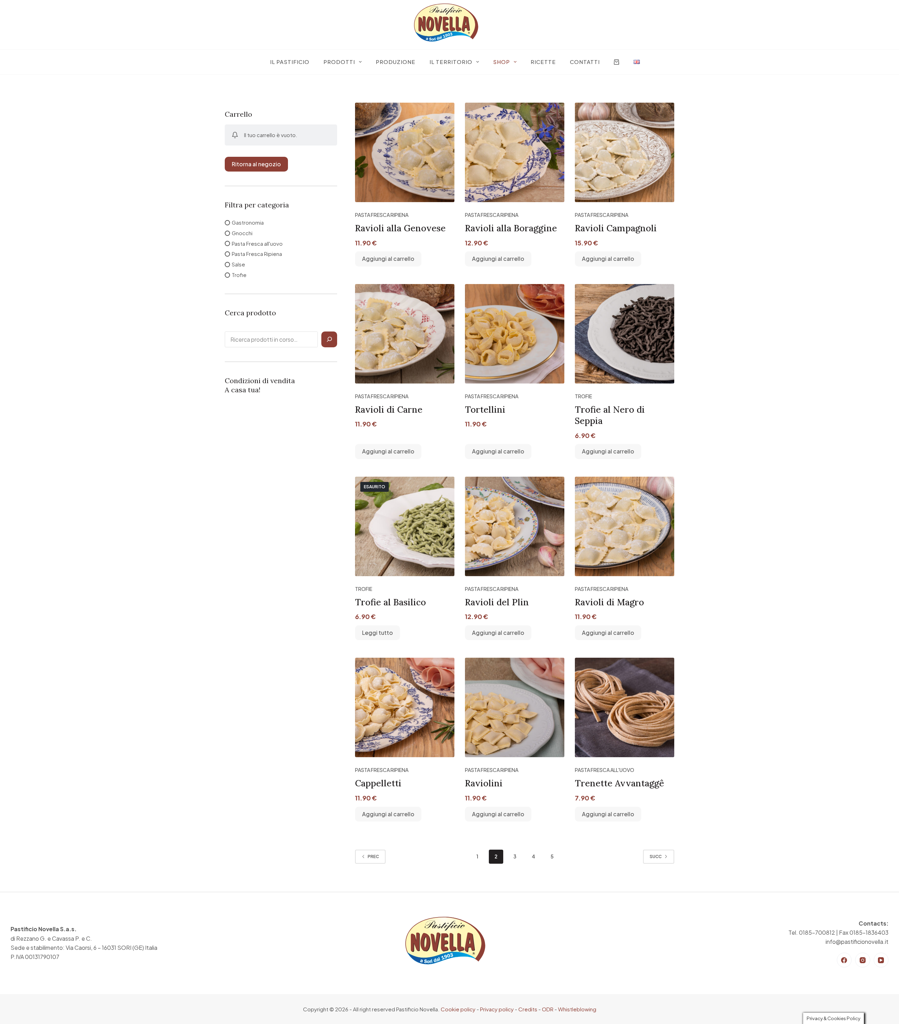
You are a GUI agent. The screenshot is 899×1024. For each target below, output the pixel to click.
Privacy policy (497, 1009)
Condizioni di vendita (260, 380)
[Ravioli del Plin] (514, 526)
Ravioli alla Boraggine (511, 228)
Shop (501, 61)
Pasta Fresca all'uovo (604, 770)
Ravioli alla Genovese (400, 228)
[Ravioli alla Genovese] (404, 152)
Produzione (395, 61)
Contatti (585, 61)
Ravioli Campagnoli (616, 228)
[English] (637, 62)
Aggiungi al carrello (388, 258)
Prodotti (339, 61)
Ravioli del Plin (497, 602)
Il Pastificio (289, 61)
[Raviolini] (514, 707)
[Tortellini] (514, 334)
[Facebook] (844, 960)
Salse (238, 264)
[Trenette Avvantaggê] (624, 707)
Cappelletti (378, 783)
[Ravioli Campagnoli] (624, 152)
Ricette (543, 61)
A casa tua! (243, 389)
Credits (527, 1009)
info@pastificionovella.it (857, 941)
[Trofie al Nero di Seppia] (624, 334)
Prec (373, 856)
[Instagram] (862, 960)
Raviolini (484, 783)
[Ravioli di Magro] (624, 526)
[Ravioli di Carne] (404, 334)
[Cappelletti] (404, 707)
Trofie (583, 396)
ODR (547, 1009)
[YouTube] (881, 960)
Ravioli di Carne (388, 409)
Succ (656, 856)
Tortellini (485, 409)
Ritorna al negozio (256, 164)
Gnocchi (242, 233)
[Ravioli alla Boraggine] (514, 152)
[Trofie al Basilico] (404, 526)
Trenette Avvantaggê (619, 783)
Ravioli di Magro (609, 602)
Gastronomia (248, 222)
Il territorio (450, 61)
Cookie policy (458, 1009)
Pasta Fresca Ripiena (381, 215)
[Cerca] (329, 339)
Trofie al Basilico (390, 602)
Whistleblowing (577, 1009)
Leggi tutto (377, 632)
